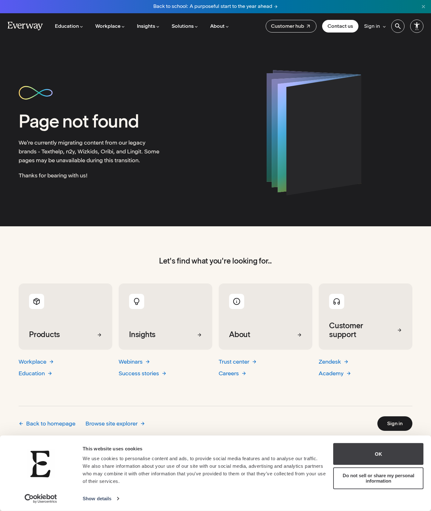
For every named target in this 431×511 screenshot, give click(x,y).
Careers (229, 373)
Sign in (395, 423)
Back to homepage (50, 423)
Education (32, 373)
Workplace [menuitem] (108, 26)
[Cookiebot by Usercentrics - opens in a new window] (40, 498)
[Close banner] (423, 6)
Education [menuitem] (67, 26)
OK (378, 454)
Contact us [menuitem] (340, 26)
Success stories (139, 373)
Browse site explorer (112, 423)
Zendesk (330, 361)
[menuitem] (291, 26)
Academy (331, 373)
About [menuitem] (217, 26)
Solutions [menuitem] (183, 26)
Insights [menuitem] (146, 26)
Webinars (131, 361)
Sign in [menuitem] (372, 26)
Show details (97, 498)
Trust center (234, 361)
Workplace (32, 361)
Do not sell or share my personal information (378, 478)
